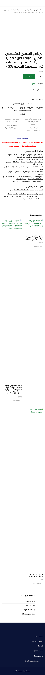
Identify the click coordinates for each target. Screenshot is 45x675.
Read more (38, 246)
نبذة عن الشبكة (29, 601)
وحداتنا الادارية (29, 609)
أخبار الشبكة (30, 605)
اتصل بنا (40, 646)
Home (41, 10)
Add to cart (29, 76)
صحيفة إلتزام (39, 636)
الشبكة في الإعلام (37, 641)
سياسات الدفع (38, 650)
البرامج (36, 10)
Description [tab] (37, 89)
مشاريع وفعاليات (28, 614)
